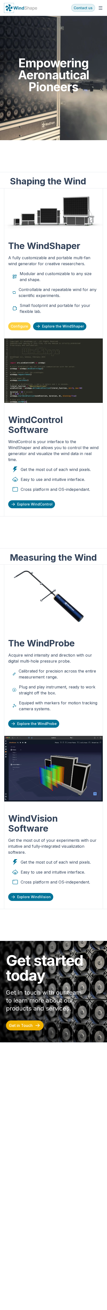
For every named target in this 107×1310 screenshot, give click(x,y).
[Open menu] (101, 8)
